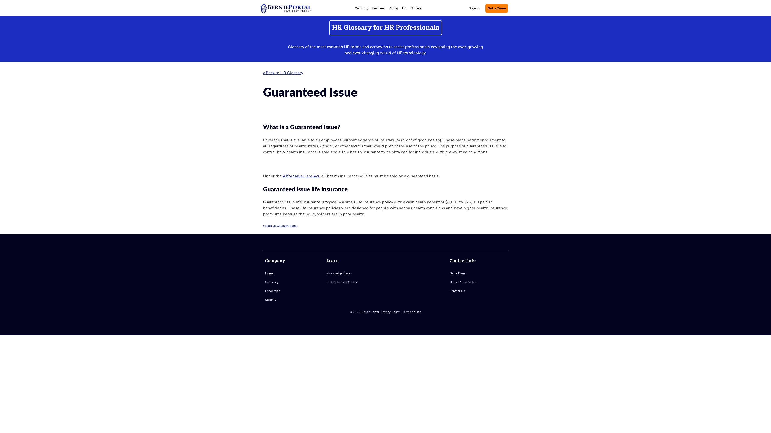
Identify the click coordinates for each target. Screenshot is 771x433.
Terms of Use (411, 312)
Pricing (393, 8)
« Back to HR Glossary (283, 73)
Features (378, 8)
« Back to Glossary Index (280, 226)
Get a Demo (496, 8)
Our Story (361, 8)
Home (269, 273)
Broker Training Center (341, 282)
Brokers (416, 8)
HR (404, 8)
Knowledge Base (338, 273)
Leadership (272, 291)
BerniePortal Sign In (463, 282)
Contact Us (457, 291)
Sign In (474, 8)
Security (270, 300)
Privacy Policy (390, 312)
